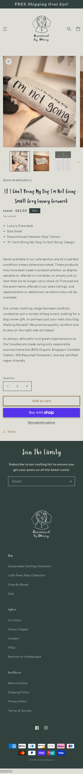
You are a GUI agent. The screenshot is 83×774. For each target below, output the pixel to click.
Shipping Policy (18, 692)
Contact (13, 638)
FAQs (11, 647)
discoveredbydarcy (45, 760)
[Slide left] (4, 162)
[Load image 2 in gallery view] (41, 161)
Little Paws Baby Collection (26, 575)
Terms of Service (20, 710)
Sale (11, 594)
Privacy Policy (17, 701)
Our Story (14, 620)
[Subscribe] (70, 481)
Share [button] (12, 431)
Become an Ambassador (25, 656)
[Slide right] (78, 162)
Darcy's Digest (18, 629)
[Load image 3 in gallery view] (63, 161)
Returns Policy (18, 683)
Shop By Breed (18, 584)
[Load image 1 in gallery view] (20, 161)
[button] (5, 28)
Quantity (8, 378)
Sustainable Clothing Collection (29, 566)
